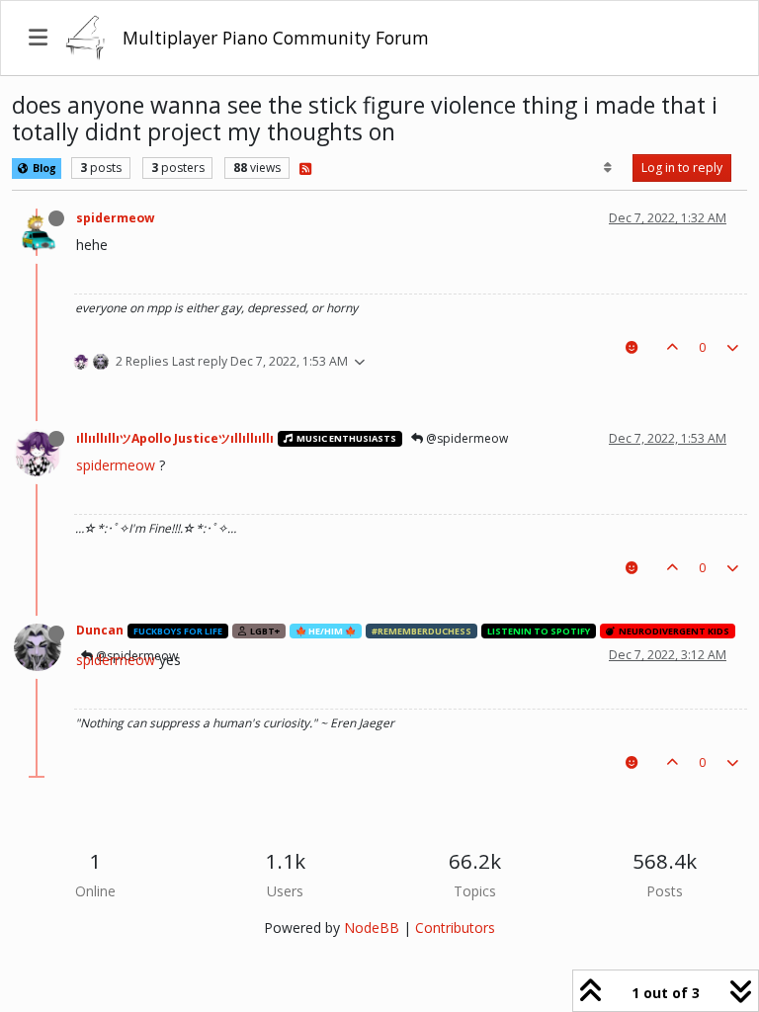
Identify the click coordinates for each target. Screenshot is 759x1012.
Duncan (100, 630)
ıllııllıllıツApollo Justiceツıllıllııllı (175, 438)
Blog (43, 168)
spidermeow (115, 218)
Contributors (455, 927)
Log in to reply (681, 167)
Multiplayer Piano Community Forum (276, 37)
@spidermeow (465, 438)
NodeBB (371, 927)
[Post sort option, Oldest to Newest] (608, 168)
